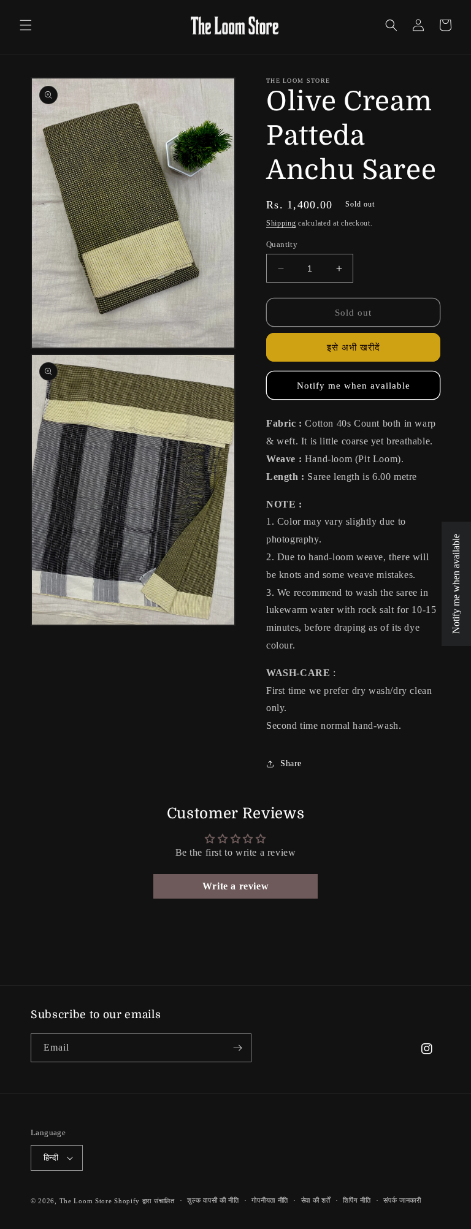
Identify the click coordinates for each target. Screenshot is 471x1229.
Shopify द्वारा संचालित (144, 1200)
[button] (25, 25)
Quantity (281, 244)
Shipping (281, 223)
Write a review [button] (235, 886)
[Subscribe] (237, 1047)
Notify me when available (353, 385)
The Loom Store (85, 1200)
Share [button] (291, 763)
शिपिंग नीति (356, 1200)
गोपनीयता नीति (269, 1200)
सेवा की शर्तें (316, 1200)
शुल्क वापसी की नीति (213, 1200)
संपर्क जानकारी (402, 1200)
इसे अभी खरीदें (353, 347)
